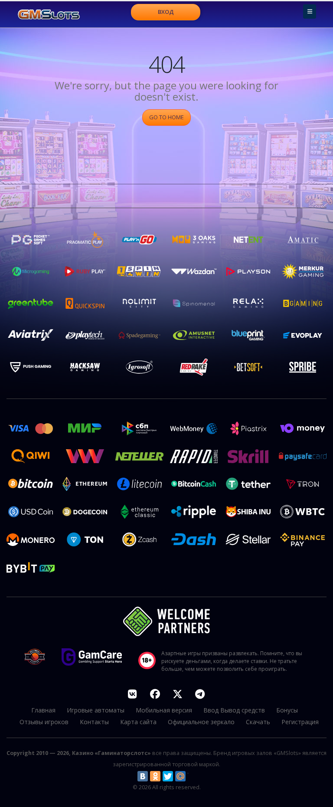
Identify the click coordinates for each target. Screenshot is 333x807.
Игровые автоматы (95, 710)
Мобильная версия (164, 710)
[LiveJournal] (193, 776)
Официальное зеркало (201, 722)
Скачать (258, 722)
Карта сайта (138, 722)
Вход (166, 12)
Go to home (166, 117)
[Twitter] (168, 776)
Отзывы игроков (44, 722)
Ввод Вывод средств (234, 710)
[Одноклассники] (155, 776)
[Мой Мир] (180, 776)
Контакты (94, 722)
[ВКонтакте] (142, 776)
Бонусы (287, 710)
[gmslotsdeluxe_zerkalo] (200, 694)
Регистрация (300, 722)
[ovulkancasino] (155, 694)
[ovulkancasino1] (132, 694)
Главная (43, 710)
